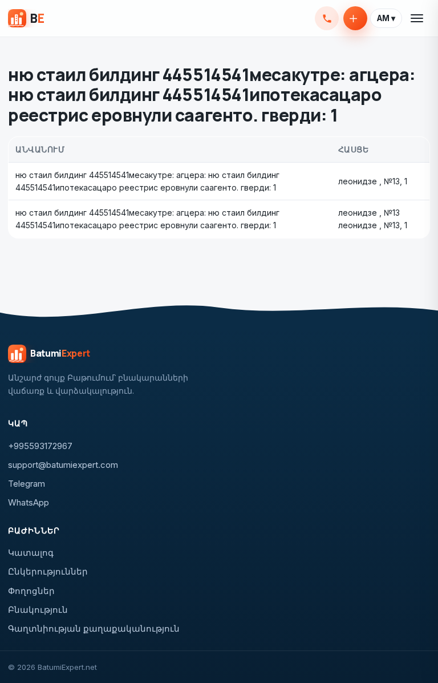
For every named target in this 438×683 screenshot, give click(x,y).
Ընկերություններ (48, 571)
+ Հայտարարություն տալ (355, 18)
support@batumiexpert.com (63, 464)
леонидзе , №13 (369, 181)
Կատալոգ (31, 552)
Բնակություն (38, 609)
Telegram (26, 483)
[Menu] (417, 18)
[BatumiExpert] (26, 18)
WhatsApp (28, 502)
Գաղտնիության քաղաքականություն (94, 628)
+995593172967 (327, 18)
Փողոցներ (31, 590)
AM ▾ (386, 18)
